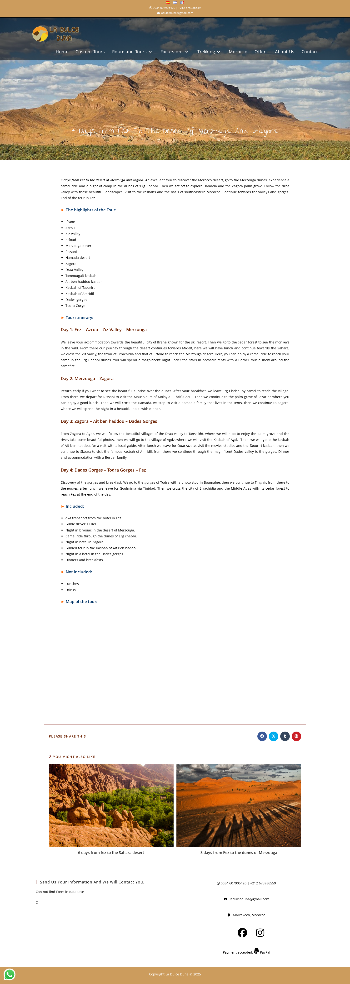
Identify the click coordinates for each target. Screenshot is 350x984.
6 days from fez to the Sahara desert (111, 852)
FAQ (43, 902)
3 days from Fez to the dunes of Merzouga (238, 852)
